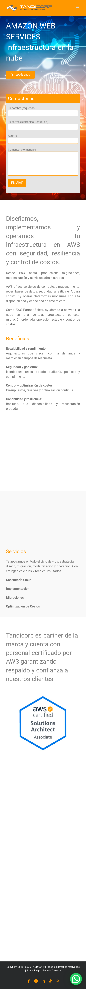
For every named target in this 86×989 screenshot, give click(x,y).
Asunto (12, 135)
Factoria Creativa (51, 970)
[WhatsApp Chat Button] (76, 979)
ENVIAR (17, 183)
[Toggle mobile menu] (78, 6)
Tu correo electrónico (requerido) (28, 121)
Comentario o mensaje (22, 149)
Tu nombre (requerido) (22, 108)
